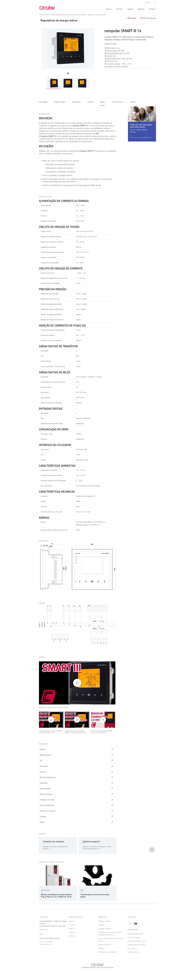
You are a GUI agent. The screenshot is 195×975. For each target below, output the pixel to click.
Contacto (152, 9)
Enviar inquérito (45, 944)
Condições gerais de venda (137, 945)
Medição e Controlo (104, 921)
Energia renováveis (104, 945)
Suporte (130, 9)
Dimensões (76, 102)
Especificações (59, 102)
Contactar (43, 929)
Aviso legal (131, 948)
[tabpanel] (53, 83)
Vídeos (102, 102)
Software (101, 948)
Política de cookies (134, 937)
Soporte (71, 929)
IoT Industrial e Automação (107, 952)
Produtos (119, 9)
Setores (109, 9)
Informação (43, 102)
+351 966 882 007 (46, 942)
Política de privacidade (135, 934)
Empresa (141, 9)
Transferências (117, 102)
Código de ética (133, 952)
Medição (101, 925)
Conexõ (90, 102)
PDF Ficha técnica (149, 18)
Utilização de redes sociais (137, 941)
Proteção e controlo (105, 929)
